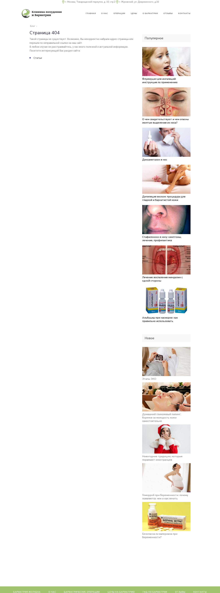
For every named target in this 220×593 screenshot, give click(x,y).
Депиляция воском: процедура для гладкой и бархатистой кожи (163, 198)
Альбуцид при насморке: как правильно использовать (160, 319)
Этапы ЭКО (149, 379)
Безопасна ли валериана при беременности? (159, 535)
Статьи (37, 58)
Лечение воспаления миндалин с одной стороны (162, 279)
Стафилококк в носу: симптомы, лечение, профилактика (161, 238)
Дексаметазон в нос (154, 159)
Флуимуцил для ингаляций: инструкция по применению (159, 80)
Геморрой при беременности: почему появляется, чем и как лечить (165, 496)
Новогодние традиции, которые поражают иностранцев (162, 458)
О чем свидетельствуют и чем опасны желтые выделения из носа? (165, 121)
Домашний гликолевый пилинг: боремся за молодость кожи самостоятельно (161, 418)
